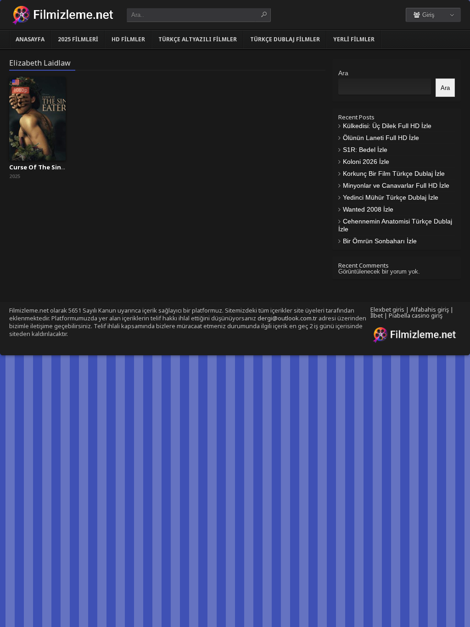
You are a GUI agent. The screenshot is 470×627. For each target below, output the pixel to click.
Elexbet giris (387, 309)
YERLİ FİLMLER (354, 39)
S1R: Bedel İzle (365, 149)
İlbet (376, 315)
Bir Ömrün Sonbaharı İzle (380, 241)
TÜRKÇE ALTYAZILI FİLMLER (197, 39)
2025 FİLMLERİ (78, 39)
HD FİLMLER (128, 39)
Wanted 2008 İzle (368, 209)
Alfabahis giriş (429, 309)
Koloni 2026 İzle (366, 161)
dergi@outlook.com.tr (287, 318)
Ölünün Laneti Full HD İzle (381, 137)
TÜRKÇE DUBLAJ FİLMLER (285, 39)
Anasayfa (30, 39)
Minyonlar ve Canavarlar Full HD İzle (396, 185)
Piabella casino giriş (415, 315)
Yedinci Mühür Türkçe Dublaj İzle (390, 197)
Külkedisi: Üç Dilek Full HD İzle (387, 125)
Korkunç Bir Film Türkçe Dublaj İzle (394, 173)
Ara (343, 73)
